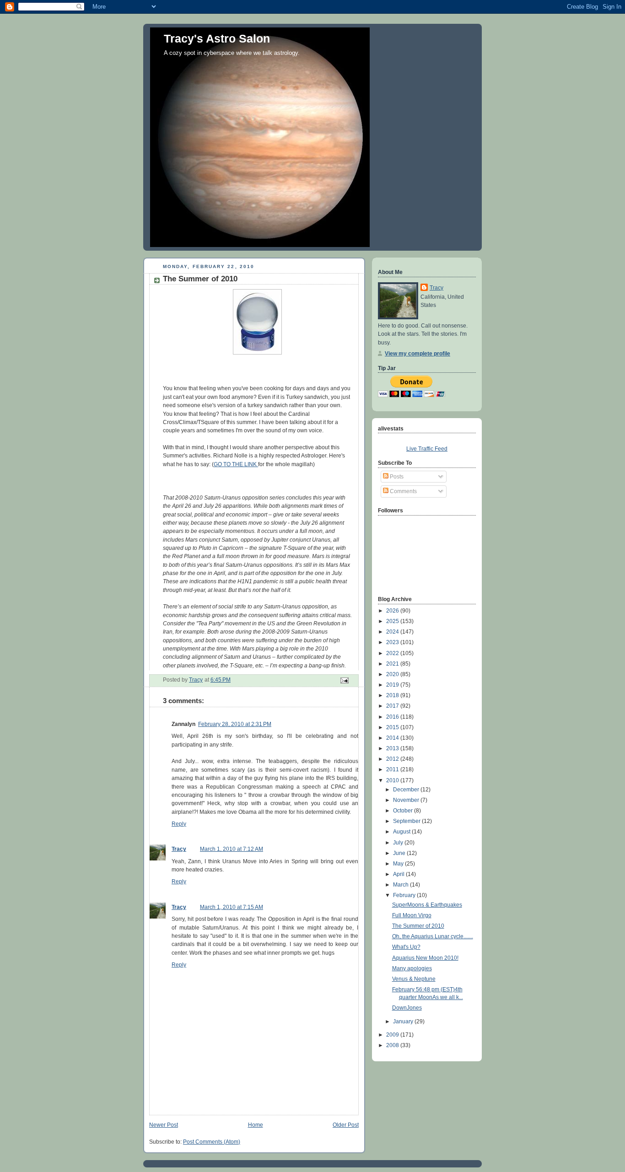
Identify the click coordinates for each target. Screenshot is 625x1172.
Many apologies (412, 968)
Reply (179, 824)
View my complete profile (417, 353)
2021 (393, 664)
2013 (393, 748)
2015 (393, 727)
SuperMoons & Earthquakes (427, 905)
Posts (396, 476)
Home (255, 1125)
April (399, 874)
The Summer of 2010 (418, 926)
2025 (393, 621)
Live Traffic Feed (426, 449)
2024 (393, 632)
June (400, 853)
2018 (393, 695)
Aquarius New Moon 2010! (425, 958)
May (399, 863)
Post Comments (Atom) (211, 1142)
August (402, 831)
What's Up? (406, 947)
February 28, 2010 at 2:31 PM (234, 724)
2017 (393, 706)
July (398, 842)
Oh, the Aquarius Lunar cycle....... (432, 936)
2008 (393, 1045)
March (401, 885)
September (407, 821)
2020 (393, 674)
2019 (393, 685)
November (406, 800)
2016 (393, 717)
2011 (393, 769)
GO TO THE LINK (236, 464)
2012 (393, 759)
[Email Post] (344, 680)
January (404, 1021)
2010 (393, 780)
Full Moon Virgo (411, 915)
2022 (393, 653)
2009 (393, 1035)
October (403, 810)
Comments (402, 491)
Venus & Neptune (414, 979)
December (406, 789)
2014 (393, 738)
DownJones (407, 1008)
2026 (393, 611)
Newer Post (163, 1125)
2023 (393, 642)
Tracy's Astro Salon (217, 38)
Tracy (179, 849)
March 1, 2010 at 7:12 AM (231, 849)
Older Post (346, 1125)
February (405, 895)
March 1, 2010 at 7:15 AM (231, 907)
